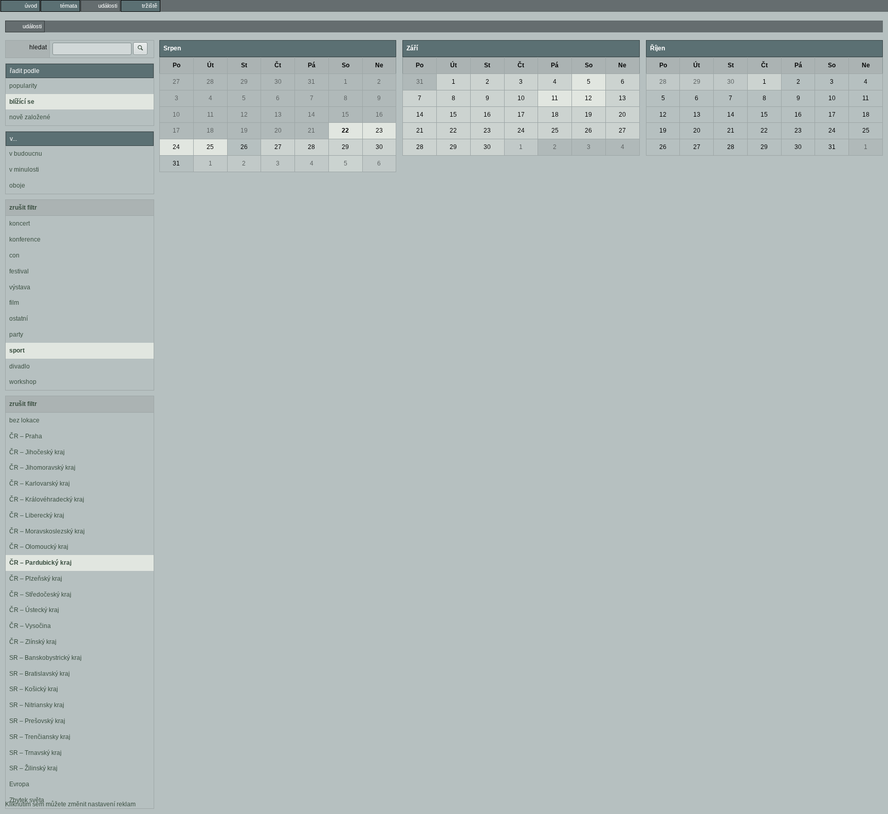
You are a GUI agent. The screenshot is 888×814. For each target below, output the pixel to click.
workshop (22, 381)
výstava (19, 287)
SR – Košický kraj (33, 689)
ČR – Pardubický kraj (40, 562)
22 (345, 130)
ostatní (18, 318)
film (14, 302)
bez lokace (24, 420)
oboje (17, 185)
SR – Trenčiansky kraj (39, 737)
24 (176, 147)
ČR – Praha (25, 436)
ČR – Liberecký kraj (36, 515)
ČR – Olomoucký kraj (38, 546)
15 (345, 114)
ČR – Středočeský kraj (40, 594)
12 (244, 114)
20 (278, 130)
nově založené (29, 117)
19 (244, 130)
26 (244, 147)
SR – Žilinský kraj (33, 768)
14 (311, 114)
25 (210, 147)
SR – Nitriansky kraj (36, 705)
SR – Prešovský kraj (37, 721)
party (16, 334)
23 (379, 130)
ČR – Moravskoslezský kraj (47, 531)
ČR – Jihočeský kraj (37, 452)
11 (210, 114)
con (14, 255)
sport (17, 350)
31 (311, 81)
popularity (23, 85)
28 (210, 81)
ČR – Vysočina (30, 626)
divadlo (19, 366)
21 (311, 130)
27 (176, 81)
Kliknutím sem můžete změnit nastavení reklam (70, 804)
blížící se (21, 101)
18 (210, 130)
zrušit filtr (23, 207)
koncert (19, 223)
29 (244, 81)
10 (176, 114)
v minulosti (24, 169)
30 (278, 81)
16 (379, 114)
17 (176, 130)
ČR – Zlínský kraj (33, 641)
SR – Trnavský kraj (35, 752)
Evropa (19, 784)
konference (25, 239)
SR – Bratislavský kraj (39, 673)
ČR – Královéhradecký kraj (46, 499)
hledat (38, 47)
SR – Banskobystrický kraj (45, 657)
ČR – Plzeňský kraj (35, 578)
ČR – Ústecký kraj (34, 610)
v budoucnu (25, 153)
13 (278, 114)
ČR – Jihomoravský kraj (42, 467)
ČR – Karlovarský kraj (39, 483)
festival (19, 271)
